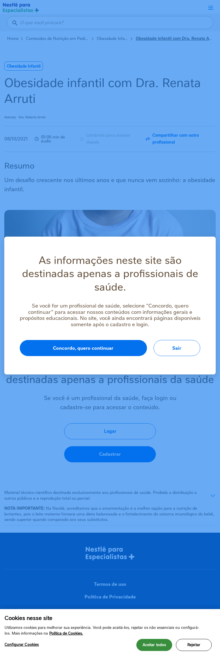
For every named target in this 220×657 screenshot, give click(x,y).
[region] (110, 633)
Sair (176, 348)
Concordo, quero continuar (83, 348)
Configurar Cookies (22, 644)
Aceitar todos (154, 644)
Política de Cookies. (66, 633)
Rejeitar (193, 644)
